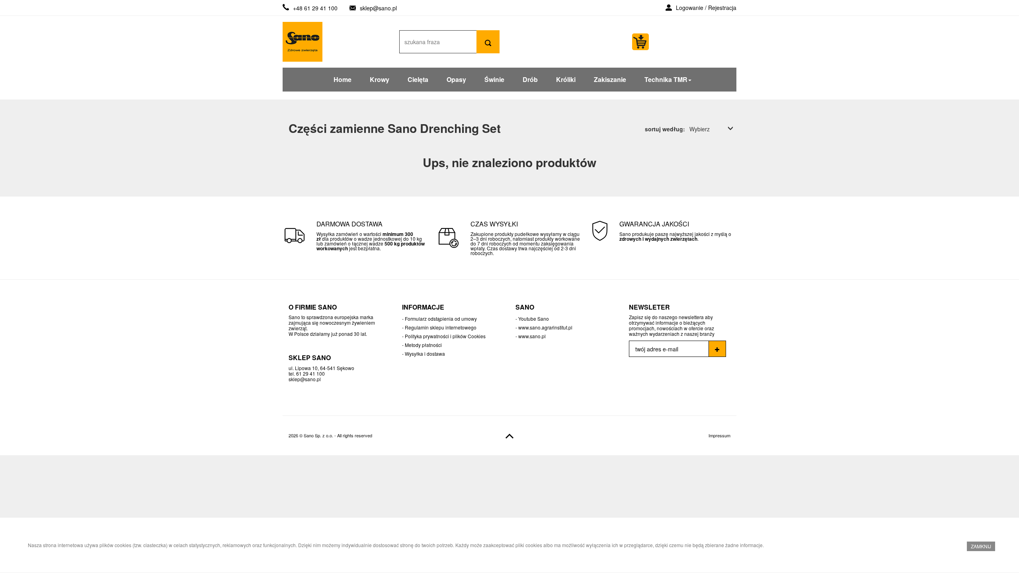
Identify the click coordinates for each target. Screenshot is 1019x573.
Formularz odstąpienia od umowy (441, 318)
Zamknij (981, 546)
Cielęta (418, 79)
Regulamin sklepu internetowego (440, 327)
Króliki (566, 79)
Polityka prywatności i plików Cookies (445, 336)
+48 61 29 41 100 (315, 8)
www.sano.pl (532, 336)
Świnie (494, 79)
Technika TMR (665, 79)
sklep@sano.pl (378, 8)
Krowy (379, 79)
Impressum (719, 435)
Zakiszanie (610, 79)
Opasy (456, 79)
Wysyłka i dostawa (425, 353)
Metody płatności (423, 344)
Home (342, 79)
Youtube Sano (533, 318)
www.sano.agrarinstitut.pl (545, 327)
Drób (530, 79)
